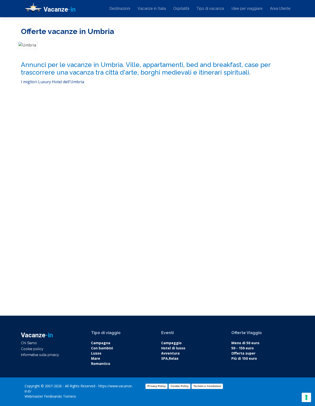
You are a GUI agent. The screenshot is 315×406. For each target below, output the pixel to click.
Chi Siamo (29, 343)
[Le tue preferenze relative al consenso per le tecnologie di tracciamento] (306, 397)
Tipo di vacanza (210, 8)
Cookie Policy (180, 386)
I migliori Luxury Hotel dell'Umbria (52, 81)
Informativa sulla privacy (40, 355)
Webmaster (34, 396)
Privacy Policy (156, 386)
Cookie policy (32, 349)
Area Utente (280, 8)
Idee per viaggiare (247, 8)
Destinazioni (120, 8)
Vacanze (60, 9)
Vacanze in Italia (152, 8)
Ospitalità (181, 8)
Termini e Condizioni (207, 386)
